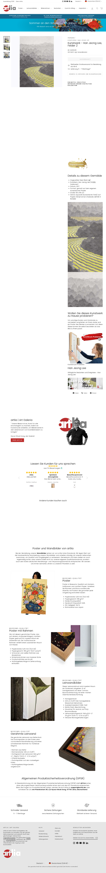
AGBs (56, 833)
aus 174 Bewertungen (52, 468)
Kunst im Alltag (70, 8)
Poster (20, 8)
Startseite (71, 38)
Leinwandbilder (32, 8)
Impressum (58, 836)
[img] (53, 466)
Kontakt (57, 831)
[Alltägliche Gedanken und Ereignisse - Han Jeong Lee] (85, 383)
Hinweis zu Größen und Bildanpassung (85, 74)
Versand (41, 831)
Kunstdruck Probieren (76, 364)
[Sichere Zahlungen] (53, 805)
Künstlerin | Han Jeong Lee (78, 40)
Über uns (58, 828)
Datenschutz (59, 839)
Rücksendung (43, 834)
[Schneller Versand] (19, 805)
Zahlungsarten (43, 839)
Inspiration (82, 8)
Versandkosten (82, 52)
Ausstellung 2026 (8, 1)
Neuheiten (57, 8)
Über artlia (19, 1)
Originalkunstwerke (9, 837)
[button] (19, 478)
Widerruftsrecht (44, 836)
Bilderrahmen (45, 8)
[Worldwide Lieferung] (87, 805)
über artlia (17, 440)
